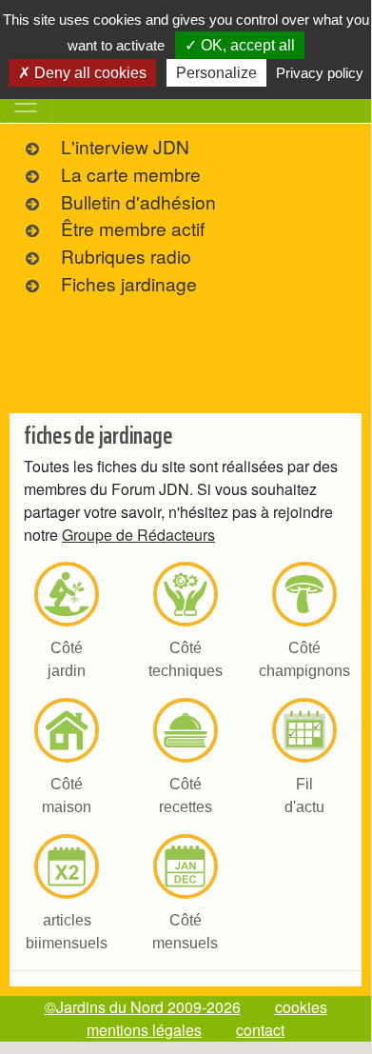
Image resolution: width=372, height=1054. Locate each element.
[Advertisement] (185, 343)
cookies (301, 1007)
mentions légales (144, 1030)
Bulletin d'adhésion (138, 201)
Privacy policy (319, 73)
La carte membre (131, 174)
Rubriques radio (126, 255)
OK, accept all (246, 45)
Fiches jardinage (129, 283)
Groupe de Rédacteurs (138, 535)
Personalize (216, 73)
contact (260, 1030)
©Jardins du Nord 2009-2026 (143, 1007)
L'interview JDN (125, 146)
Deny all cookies (88, 73)
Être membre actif (133, 228)
